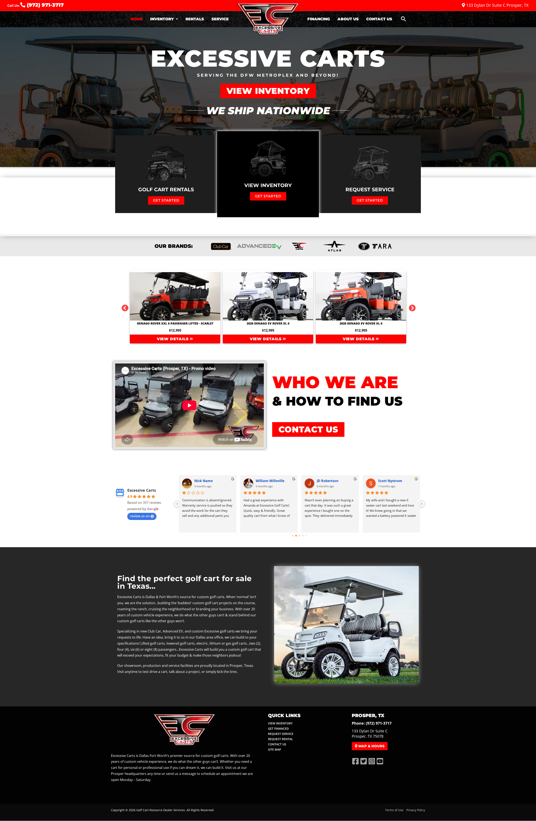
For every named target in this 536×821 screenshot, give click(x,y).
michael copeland (209, 480)
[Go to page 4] (306, 535)
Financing (318, 19)
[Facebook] (355, 761)
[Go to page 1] (296, 536)
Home (136, 19)
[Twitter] (363, 761)
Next (410, 307)
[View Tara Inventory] (334, 246)
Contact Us (379, 19)
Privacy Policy (415, 810)
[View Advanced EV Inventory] (260, 246)
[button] (403, 19)
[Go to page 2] (299, 536)
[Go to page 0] (292, 535)
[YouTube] (380, 761)
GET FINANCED (278, 728)
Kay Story (325, 480)
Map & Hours (370, 746)
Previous (123, 307)
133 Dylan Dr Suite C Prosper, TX (497, 5)
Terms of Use (394, 810)
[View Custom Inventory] (299, 246)
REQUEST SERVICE (280, 734)
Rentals (195, 19)
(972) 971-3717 (44, 5)
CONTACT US (277, 744)
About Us (348, 19)
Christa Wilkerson (393, 480)
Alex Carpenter (268, 480)
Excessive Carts (141, 490)
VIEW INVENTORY (280, 723)
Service (220, 19)
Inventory (162, 19)
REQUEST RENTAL (280, 739)
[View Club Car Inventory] (221, 246)
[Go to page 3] (303, 536)
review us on (140, 516)
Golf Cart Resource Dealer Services (160, 810)
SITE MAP (274, 749)
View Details (173, 339)
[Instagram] (371, 761)
